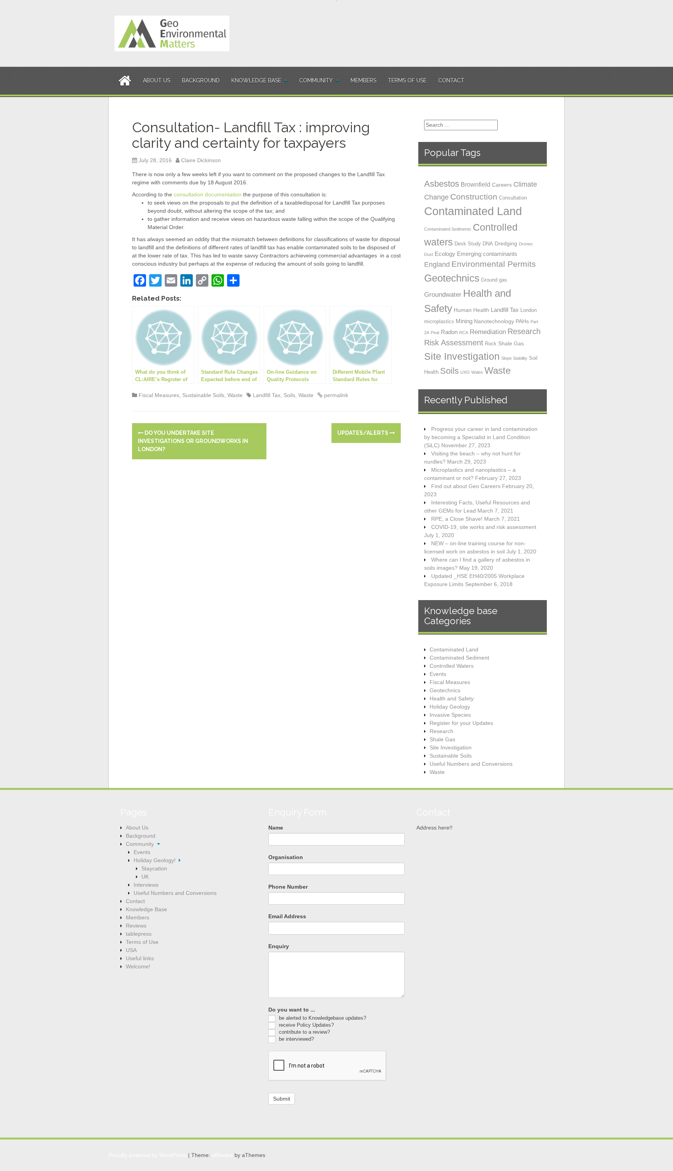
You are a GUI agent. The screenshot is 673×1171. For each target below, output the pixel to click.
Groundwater (443, 294)
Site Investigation (462, 356)
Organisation (285, 857)
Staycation (154, 868)
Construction (473, 196)
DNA (488, 244)
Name (275, 827)
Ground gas (494, 280)
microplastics (439, 321)
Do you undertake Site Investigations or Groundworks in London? (193, 441)
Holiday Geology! (155, 860)
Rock (491, 344)
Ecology (445, 253)
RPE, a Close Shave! (457, 519)
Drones (526, 244)
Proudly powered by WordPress (148, 1155)
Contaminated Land (473, 211)
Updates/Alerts (363, 433)
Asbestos (441, 184)
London (528, 310)
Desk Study (468, 244)
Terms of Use (407, 80)
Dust (428, 254)
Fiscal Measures (159, 395)
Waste (235, 395)
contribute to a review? (303, 1032)
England (437, 264)
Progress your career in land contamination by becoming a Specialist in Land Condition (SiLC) (480, 437)
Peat (435, 332)
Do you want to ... (291, 1009)
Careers (502, 185)
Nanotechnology (494, 321)
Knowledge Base (256, 80)
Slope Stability (514, 358)
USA (131, 950)
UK (145, 876)
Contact (451, 80)
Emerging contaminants (487, 253)
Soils (289, 395)
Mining (464, 321)
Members (363, 80)
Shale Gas (511, 343)
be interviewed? (295, 1039)
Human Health (471, 310)
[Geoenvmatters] (172, 33)
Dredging (506, 243)
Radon (449, 332)
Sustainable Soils (203, 395)
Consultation (513, 198)
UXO (465, 372)
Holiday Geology (450, 707)
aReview (222, 1155)
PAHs (522, 321)
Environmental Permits (493, 264)
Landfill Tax (266, 395)
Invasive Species (450, 715)
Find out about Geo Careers (465, 486)
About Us (156, 80)
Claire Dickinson (201, 160)
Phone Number (288, 887)
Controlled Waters (452, 666)
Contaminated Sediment (459, 658)
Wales (477, 372)
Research (524, 331)
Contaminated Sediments (447, 229)
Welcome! (138, 966)
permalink (335, 395)
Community (316, 80)
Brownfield (475, 184)
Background (201, 80)
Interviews (146, 885)
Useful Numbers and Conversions (471, 764)
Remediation (488, 332)
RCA (463, 332)
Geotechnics (451, 278)
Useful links (140, 958)
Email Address (287, 916)
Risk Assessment (453, 342)
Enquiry (278, 946)
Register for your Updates (461, 723)
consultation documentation (207, 194)
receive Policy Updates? (305, 1025)
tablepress (139, 934)
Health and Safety (452, 698)
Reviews (136, 925)
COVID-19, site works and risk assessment (483, 527)
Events (438, 674)
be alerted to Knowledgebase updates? (321, 1018)
